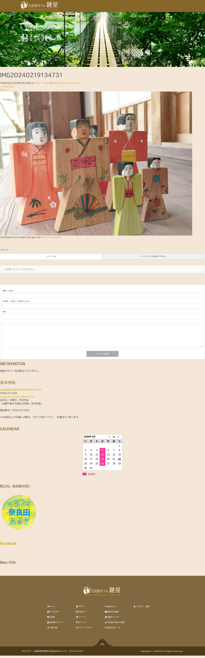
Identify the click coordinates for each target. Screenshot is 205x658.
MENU (29, 16)
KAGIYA (158, 651)
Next (4, 90)
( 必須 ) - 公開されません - (17, 301)
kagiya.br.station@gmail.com (17, 396)
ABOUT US (66, 16)
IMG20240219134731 (66, 83)
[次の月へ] (120, 436)
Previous (6, 86)
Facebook (8, 543)
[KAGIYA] (40, 5)
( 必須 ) (8, 291)
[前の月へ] (108, 436)
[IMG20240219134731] (96, 163)
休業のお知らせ (141, 16)
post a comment (50, 237)
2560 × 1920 (42, 83)
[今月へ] (114, 436)
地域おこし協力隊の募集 (41, 26)
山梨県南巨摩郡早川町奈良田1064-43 (21, 390)
